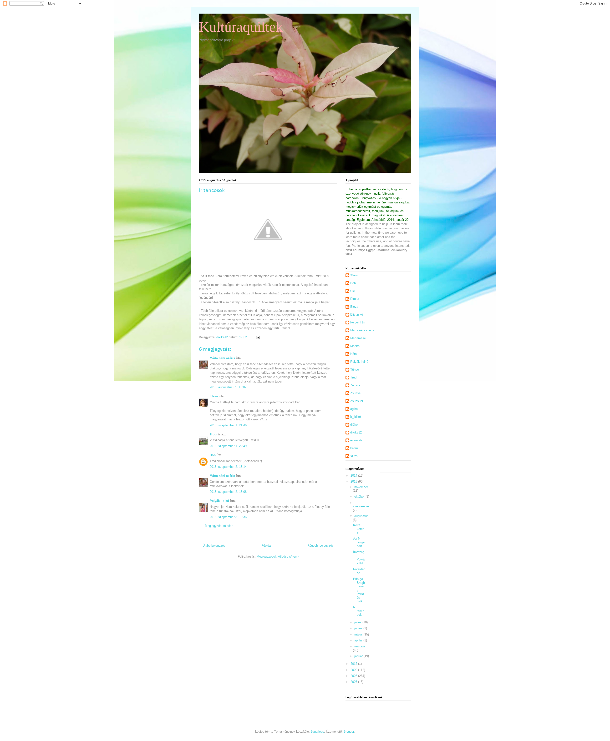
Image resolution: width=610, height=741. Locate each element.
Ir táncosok (358, 610)
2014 (354, 475)
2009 (354, 670)
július (358, 622)
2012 (354, 663)
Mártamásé (358, 338)
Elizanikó (356, 314)
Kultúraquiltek (241, 27)
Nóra (353, 354)
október (360, 496)
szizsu (354, 456)
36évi (354, 275)
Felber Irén (357, 322)
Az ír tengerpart (359, 542)
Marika (355, 346)
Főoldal (266, 545)
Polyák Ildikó (219, 501)
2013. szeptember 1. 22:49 (228, 446)
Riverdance (359, 571)
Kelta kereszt (358, 528)
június (358, 628)
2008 (354, 676)
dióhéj (354, 424)
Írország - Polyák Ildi (359, 557)
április (358, 640)
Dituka (354, 299)
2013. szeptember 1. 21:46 (228, 425)
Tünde (354, 369)
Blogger (349, 731)
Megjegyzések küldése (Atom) (278, 556)
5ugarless (317, 731)
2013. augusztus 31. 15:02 (228, 387)
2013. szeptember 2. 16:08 (228, 492)
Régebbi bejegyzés (320, 545)
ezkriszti (356, 440)
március (359, 646)
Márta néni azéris (222, 358)
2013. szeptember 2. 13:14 (228, 467)
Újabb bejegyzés (214, 545)
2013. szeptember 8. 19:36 (228, 517)
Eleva (214, 396)
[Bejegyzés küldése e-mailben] (257, 337)
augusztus (361, 516)
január (359, 656)
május (359, 634)
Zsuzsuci (356, 401)
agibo (354, 409)
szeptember (361, 506)
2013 (354, 481)
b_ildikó (355, 416)
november (361, 487)
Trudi (213, 434)
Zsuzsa (355, 393)
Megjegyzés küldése (219, 526)
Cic (352, 291)
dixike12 (356, 432)
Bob (213, 455)
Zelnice (355, 385)
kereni (354, 448)
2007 (354, 682)
